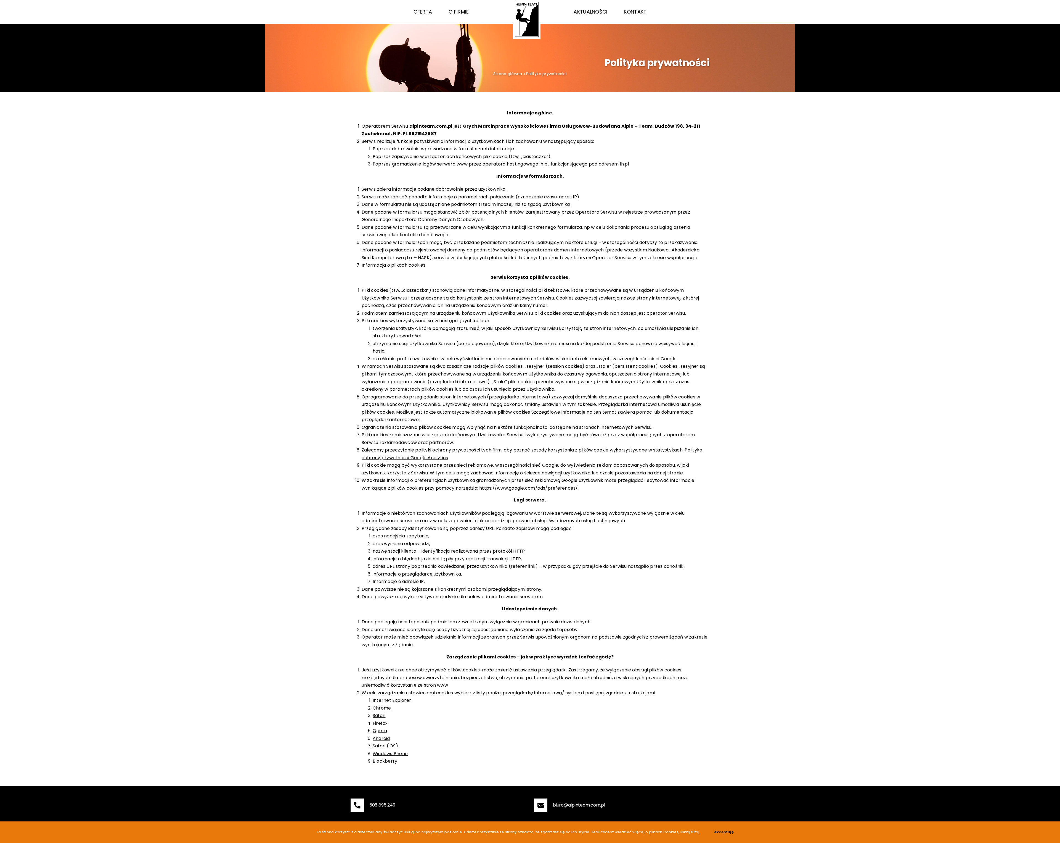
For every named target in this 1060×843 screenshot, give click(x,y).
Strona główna (507, 74)
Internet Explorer (392, 700)
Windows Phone (390, 753)
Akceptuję (724, 832)
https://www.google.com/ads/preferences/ (528, 488)
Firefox (380, 723)
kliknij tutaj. (690, 832)
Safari (379, 715)
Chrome (382, 708)
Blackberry (385, 761)
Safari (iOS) (385, 746)
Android (381, 738)
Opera (380, 731)
